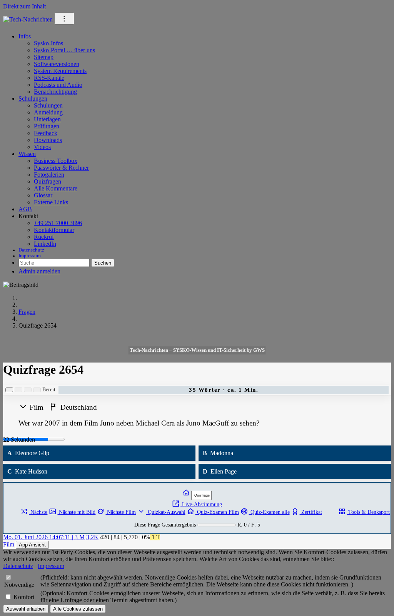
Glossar (43, 195)
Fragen (26, 311)
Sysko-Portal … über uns (64, 50)
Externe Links (51, 202)
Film (8, 544)
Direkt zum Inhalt (24, 6)
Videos (42, 147)
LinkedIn (45, 243)
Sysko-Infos (48, 43)
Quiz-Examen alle (269, 512)
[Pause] (18, 389)
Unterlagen (47, 119)
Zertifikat (311, 512)
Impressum (29, 255)
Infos (24, 36)
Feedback (45, 133)
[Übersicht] (186, 493)
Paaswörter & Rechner (61, 167)
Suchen (102, 263)
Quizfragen (47, 181)
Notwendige (19, 584)
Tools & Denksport (368, 512)
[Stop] (37, 389)
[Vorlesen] (9, 389)
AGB (25, 209)
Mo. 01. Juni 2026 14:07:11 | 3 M (44, 537)
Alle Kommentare (55, 188)
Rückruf (44, 236)
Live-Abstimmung (201, 504)
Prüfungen (46, 126)
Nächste (38, 512)
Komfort (23, 597)
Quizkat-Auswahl (165, 512)
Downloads (48, 140)
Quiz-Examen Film (217, 512)
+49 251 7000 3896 (58, 223)
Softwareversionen (56, 64)
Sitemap (43, 57)
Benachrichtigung (55, 91)
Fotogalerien (49, 174)
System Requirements (60, 71)
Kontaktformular (54, 230)
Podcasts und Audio (58, 84)
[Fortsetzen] (28, 389)
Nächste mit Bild (76, 512)
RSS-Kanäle (49, 78)
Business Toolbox (55, 160)
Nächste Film (120, 512)
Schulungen (32, 98)
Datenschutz (31, 250)
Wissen (27, 154)
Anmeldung (48, 112)
